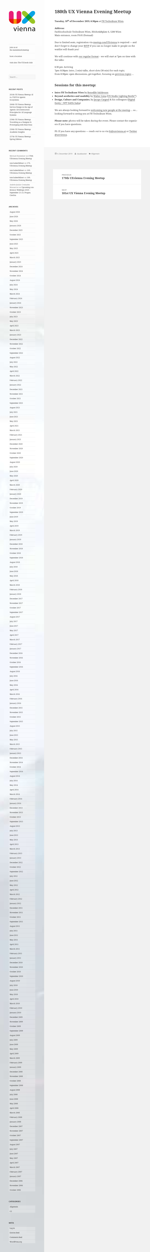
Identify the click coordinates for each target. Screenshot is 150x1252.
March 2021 (15, 430)
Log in (12, 1228)
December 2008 (16, 1071)
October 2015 (15, 717)
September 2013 (16, 821)
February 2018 (16, 589)
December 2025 (16, 230)
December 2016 (16, 653)
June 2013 (14, 835)
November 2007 (16, 1131)
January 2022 (15, 385)
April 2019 (14, 526)
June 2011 (14, 935)
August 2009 (15, 1035)
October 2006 (15, 1190)
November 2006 (16, 1185)
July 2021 (14, 412)
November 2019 (16, 503)
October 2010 (15, 971)
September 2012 (16, 871)
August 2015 (15, 726)
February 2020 (16, 489)
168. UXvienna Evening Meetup (21, 178)
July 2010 (14, 985)
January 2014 (15, 803)
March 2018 (15, 585)
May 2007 (14, 1158)
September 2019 (16, 512)
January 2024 (15, 303)
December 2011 (16, 908)
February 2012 (16, 899)
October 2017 (15, 607)
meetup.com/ (100, 42)
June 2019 (14, 517)
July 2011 (14, 930)
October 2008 (15, 1081)
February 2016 (16, 698)
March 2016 (15, 694)
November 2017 (16, 603)
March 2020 (15, 485)
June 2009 (14, 1044)
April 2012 (14, 890)
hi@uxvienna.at (117, 131)
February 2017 (16, 644)
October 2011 (15, 917)
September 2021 (16, 403)
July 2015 (14, 730)
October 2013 (15, 817)
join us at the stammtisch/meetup (19, 48)
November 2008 (16, 1076)
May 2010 (14, 994)
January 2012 (15, 903)
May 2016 (14, 685)
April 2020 (14, 480)
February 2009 (16, 1062)
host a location (16, 56)
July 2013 (14, 830)
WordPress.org (16, 1242)
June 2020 (14, 471)
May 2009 (14, 1049)
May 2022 (14, 366)
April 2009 (14, 1053)
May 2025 (14, 248)
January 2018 (15, 594)
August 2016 (15, 671)
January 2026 (15, 225)
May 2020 (14, 476)
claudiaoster (82, 153)
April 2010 (14, 999)
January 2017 (15, 648)
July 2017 (14, 621)
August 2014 (15, 776)
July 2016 (14, 676)
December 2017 (16, 598)
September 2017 (16, 612)
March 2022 (15, 375)
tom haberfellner (17, 163)
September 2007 (16, 1140)
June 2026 (14, 216)
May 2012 (14, 885)
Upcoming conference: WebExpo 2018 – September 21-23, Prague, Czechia (22, 191)
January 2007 (15, 1176)
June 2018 (14, 571)
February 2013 (16, 853)
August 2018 (15, 562)
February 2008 (16, 1117)
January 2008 (15, 1122)
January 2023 (15, 335)
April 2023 (14, 325)
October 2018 (15, 553)
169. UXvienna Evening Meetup (21, 171)
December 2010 (16, 962)
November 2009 (16, 1021)
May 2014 (14, 785)
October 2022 (15, 348)
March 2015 (15, 744)
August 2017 (15, 617)
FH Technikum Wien (112, 21)
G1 (11, 1211)
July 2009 (14, 1040)
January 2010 (15, 1012)
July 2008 (14, 1094)
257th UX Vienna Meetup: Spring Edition (20, 137)
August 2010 (15, 981)
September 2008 (16, 1085)
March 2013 (15, 849)
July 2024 (14, 285)
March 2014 (15, 794)
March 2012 (15, 894)
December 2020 (16, 444)
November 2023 (16, 307)
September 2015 (16, 721)
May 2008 (14, 1103)
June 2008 (14, 1099)
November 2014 (16, 762)
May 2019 (14, 521)
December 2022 (16, 339)
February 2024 (16, 298)
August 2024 (15, 280)
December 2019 (16, 498)
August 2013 (15, 826)
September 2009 (16, 1031)
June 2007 (14, 1153)
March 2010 (15, 1003)
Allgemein (14, 1206)
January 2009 (15, 1067)
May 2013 (14, 839)
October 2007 (15, 1135)
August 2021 (15, 407)
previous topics (123, 73)
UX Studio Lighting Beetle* (122, 96)
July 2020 (14, 466)
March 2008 (15, 1112)
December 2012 (16, 862)
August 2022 (15, 357)
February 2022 (16, 380)
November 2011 (16, 912)
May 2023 (14, 321)
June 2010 (14, 990)
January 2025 (15, 262)
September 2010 (16, 976)
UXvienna (112, 42)
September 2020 (16, 457)
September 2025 (16, 239)
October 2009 (15, 1026)
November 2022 (16, 344)
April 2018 (14, 580)
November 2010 (16, 967)
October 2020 (15, 453)
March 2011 (15, 949)
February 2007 (16, 1172)
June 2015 (14, 735)
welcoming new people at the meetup (110, 110)
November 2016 (16, 658)
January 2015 (15, 753)
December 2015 (16, 708)
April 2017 (14, 635)
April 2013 (14, 844)
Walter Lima (99, 96)
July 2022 (14, 362)
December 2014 (16, 758)
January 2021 (15, 439)
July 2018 (14, 567)
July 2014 (14, 780)
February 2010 (16, 1008)
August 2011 (15, 926)
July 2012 (14, 876)
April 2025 (14, 253)
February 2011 (16, 953)
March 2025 (15, 257)
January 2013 (15, 858)
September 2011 (16, 921)
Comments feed (16, 1237)
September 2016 (16, 667)
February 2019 (16, 535)
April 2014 (14, 789)
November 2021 (16, 394)
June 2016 (14, 680)
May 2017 (14, 630)
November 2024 (16, 271)
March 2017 (15, 639)
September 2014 (16, 771)
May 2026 (14, 221)
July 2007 (14, 1149)
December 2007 (16, 1126)
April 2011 (14, 944)
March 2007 (15, 1167)
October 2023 (15, 312)
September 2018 (16, 557)
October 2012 (15, 867)
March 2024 (15, 294)
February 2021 (16, 435)
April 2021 (14, 426)
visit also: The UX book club (21, 62)
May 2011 (14, 940)
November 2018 (16, 548)
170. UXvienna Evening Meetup (21, 164)
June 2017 (14, 626)
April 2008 (14, 1108)
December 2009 (16, 1017)
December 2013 (16, 808)
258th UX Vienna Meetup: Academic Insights (20, 130)
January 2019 (15, 539)
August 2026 (15, 212)
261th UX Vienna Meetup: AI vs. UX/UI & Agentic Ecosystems (21, 97)
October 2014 (15, 767)
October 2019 (15, 507)
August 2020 (15, 462)
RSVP (86, 45)
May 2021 (14, 421)
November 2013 (16, 812)
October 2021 (15, 398)
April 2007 (14, 1162)
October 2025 (15, 234)
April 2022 (14, 371)
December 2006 (16, 1181)
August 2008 (15, 1090)
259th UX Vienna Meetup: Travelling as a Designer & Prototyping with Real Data (21, 122)
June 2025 (14, 244)
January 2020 (15, 494)
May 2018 (14, 576)
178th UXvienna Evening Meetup (21, 157)
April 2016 (14, 689)
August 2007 (15, 1144)
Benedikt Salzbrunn (97, 92)
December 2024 (16, 266)
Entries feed (14, 1232)
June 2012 (14, 880)
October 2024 (15, 275)
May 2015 (14, 739)
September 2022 (16, 353)
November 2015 (16, 712)
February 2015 (16, 749)
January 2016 (15, 703)
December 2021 (16, 389)
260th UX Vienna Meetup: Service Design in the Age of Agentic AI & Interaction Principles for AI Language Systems (21, 109)
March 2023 (15, 330)
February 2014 (16, 799)
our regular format (89, 56)
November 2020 (16, 448)
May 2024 (14, 289)
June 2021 (14, 416)
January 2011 (15, 958)
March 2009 (15, 1058)
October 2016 (15, 662)
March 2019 (15, 530)
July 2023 (14, 316)
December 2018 (16, 544)
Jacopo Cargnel (101, 99)
